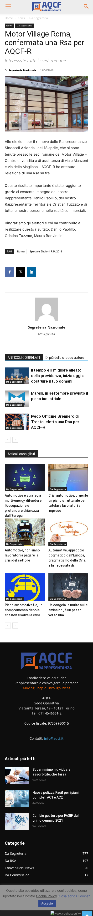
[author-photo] (46, 320)
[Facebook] (9, 272)
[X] (20, 272)
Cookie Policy (46, 896)
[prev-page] (8, 440)
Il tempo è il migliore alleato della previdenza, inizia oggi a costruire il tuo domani (57, 376)
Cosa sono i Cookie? (74, 896)
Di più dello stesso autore (65, 358)
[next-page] (15, 440)
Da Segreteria (38, 18)
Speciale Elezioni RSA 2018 (46, 251)
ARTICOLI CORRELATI (24, 358)
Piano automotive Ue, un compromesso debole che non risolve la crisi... (23, 610)
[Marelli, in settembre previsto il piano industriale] (17, 399)
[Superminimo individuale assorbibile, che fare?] (17, 775)
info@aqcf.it (53, 738)
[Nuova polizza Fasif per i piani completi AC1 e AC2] (17, 798)
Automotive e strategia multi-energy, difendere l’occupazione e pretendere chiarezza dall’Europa (23, 506)
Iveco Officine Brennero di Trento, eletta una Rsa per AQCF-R (55, 422)
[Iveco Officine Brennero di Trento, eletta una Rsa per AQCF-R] (17, 422)
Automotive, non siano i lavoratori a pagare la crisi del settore (23, 555)
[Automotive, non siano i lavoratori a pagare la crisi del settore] (25, 532)
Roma (21, 251)
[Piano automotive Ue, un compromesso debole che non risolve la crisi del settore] (25, 587)
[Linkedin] (31, 272)
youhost (82, 913)
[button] (8, 6)
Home (9, 18)
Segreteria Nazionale (22, 70)
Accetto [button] (47, 903)
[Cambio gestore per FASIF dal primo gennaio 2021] (17, 821)
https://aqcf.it (46, 334)
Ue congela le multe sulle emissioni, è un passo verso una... (68, 610)
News (21, 18)
